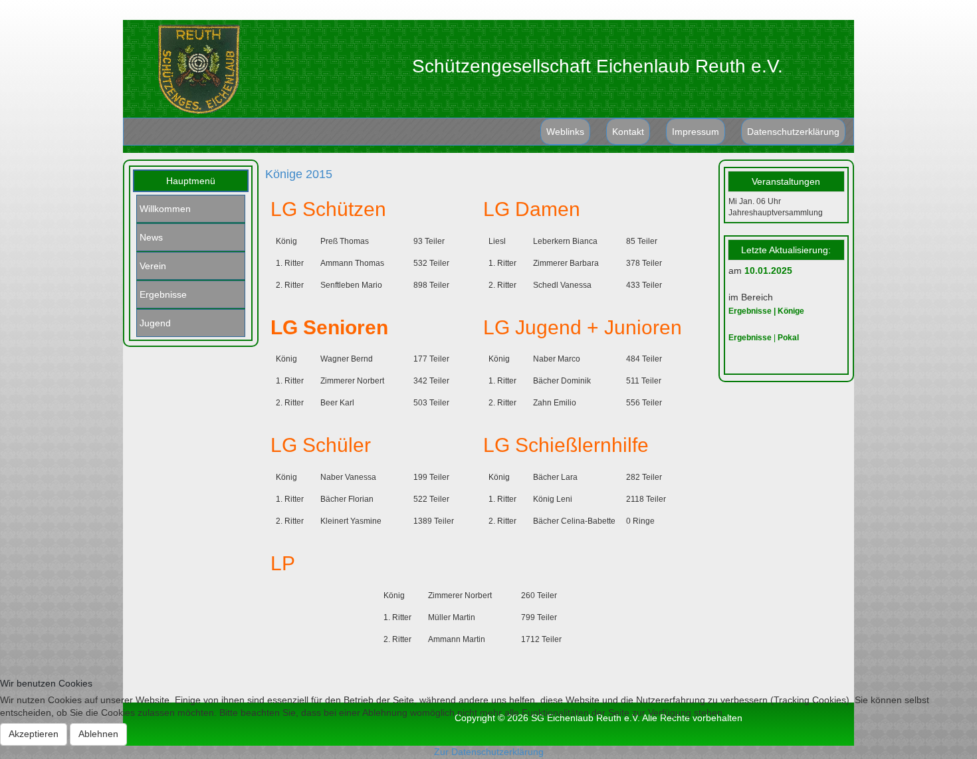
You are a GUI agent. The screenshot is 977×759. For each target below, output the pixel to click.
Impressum (695, 131)
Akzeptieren (33, 733)
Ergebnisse (163, 294)
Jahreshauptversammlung (775, 212)
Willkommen (165, 208)
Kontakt (628, 131)
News (151, 237)
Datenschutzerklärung (793, 131)
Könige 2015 (298, 174)
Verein (153, 266)
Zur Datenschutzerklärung (489, 751)
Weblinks (565, 131)
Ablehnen (98, 733)
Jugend (155, 323)
